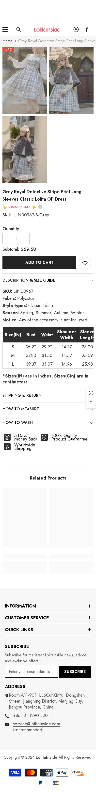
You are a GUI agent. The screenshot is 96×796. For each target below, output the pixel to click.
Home (7, 41)
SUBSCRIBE (75, 671)
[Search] (18, 30)
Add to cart (39, 262)
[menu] (5, 29)
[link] (24, 556)
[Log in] (76, 29)
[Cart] (88, 29)
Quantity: (11, 229)
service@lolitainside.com (36, 724)
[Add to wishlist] (85, 263)
